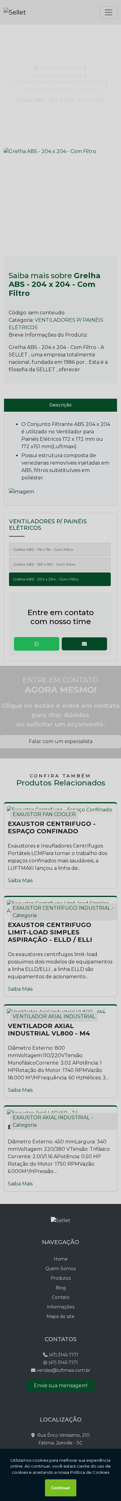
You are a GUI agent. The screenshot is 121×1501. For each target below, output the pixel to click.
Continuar (60, 1488)
